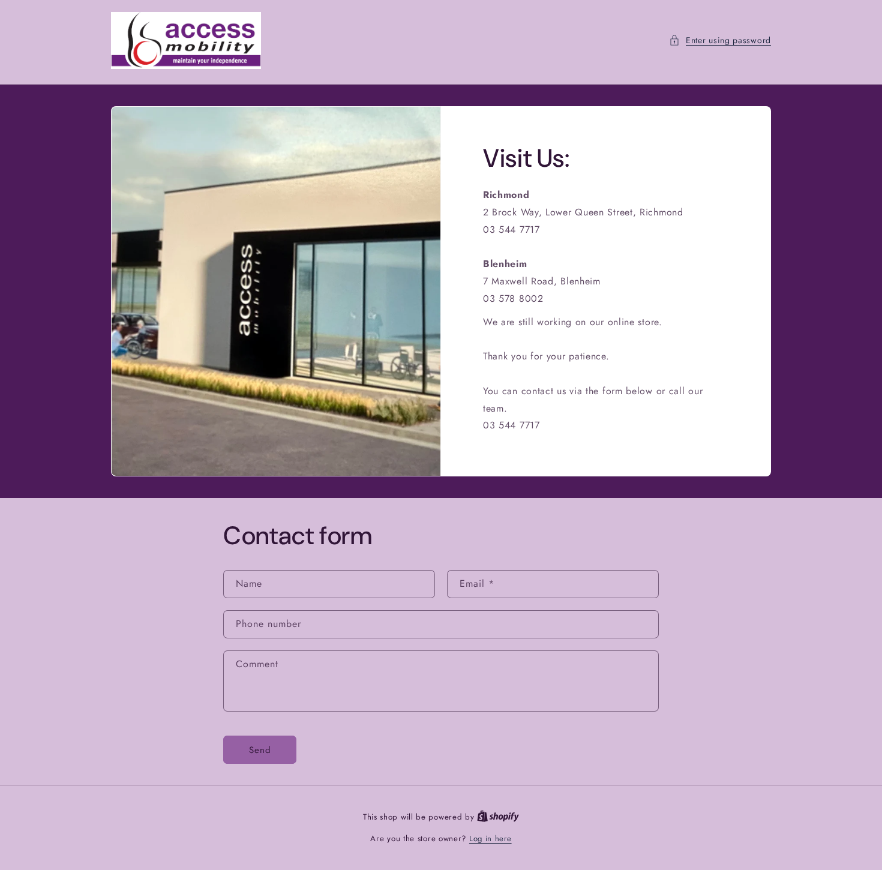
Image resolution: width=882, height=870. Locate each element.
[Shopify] (498, 817)
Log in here (490, 838)
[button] (720, 40)
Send (260, 750)
